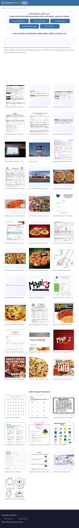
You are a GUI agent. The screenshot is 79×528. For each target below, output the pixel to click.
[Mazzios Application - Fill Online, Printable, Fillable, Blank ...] (15, 98)
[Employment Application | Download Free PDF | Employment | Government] (15, 343)
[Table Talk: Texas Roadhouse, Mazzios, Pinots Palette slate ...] (39, 370)
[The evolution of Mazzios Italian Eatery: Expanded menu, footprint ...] (39, 177)
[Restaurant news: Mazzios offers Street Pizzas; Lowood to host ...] (15, 203)
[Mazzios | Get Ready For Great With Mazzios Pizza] (15, 368)
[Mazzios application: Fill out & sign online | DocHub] (39, 125)
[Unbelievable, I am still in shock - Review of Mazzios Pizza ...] (39, 204)
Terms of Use (8, 519)
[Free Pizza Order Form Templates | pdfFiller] (63, 234)
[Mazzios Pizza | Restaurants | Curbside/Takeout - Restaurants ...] (63, 177)
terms (24, 52)
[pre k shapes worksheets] (63, 435)
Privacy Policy (23, 519)
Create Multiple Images (29, 26)
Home (24, 3)
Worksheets (9, 515)
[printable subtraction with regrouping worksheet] (39, 408)
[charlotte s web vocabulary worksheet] (39, 435)
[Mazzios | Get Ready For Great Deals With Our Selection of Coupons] (63, 320)
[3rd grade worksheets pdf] (15, 408)
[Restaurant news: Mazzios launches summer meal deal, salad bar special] (39, 231)
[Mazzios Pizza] (39, 149)
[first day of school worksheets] (15, 463)
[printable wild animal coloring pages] (15, 490)
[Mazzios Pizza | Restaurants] (39, 285)
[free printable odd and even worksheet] (63, 405)
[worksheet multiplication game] (63, 459)
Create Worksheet (19, 21)
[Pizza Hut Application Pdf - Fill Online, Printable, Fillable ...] (15, 179)
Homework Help (39, 21)
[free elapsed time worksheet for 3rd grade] (15, 435)
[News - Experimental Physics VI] (63, 258)
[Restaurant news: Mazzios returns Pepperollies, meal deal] (39, 258)
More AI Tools (49, 26)
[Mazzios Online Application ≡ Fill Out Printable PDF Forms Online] (39, 95)
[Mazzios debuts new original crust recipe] (15, 258)
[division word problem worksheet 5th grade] (39, 464)
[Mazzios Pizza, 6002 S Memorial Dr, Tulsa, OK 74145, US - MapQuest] (15, 313)
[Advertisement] (39, 69)
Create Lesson (60, 21)
